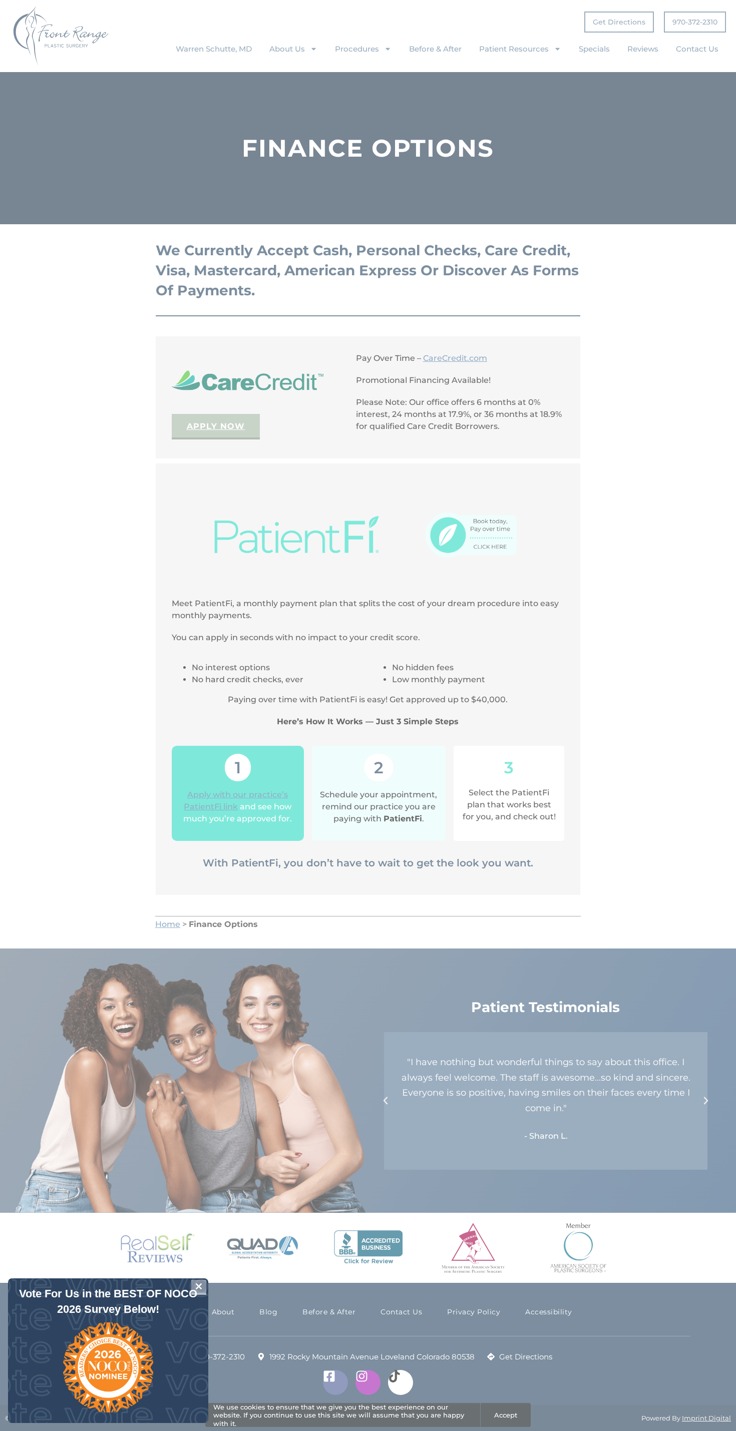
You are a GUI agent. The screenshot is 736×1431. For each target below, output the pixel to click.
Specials (594, 49)
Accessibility (548, 1311)
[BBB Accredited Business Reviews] (368, 1247)
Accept (505, 1415)
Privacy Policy (473, 1311)
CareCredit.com (455, 358)
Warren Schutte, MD (214, 49)
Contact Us (697, 49)
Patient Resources (514, 49)
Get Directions (619, 22)
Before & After (435, 49)
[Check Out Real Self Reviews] (157, 1248)
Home (167, 924)
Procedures (357, 49)
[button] (386, 1101)
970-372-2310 (694, 22)
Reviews (642, 49)
